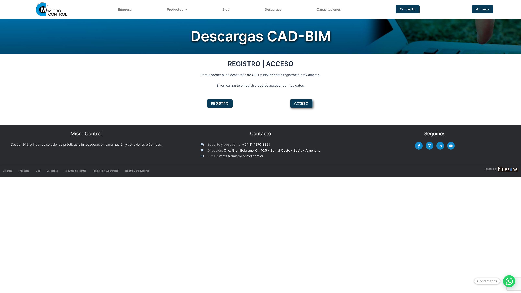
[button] (509, 281)
